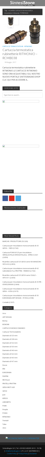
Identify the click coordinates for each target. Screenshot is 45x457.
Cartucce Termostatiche (12, 46)
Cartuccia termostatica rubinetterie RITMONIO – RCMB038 (20, 54)
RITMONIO (28, 46)
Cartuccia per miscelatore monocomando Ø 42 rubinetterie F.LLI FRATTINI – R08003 (20, 269)
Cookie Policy (12, 454)
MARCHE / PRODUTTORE (11, 241)
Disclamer (33, 454)
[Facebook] (5, 198)
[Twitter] (18, 198)
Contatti (5, 302)
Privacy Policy (23, 454)
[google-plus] (25, 198)
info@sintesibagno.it (12, 451)
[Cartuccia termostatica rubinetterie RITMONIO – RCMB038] (22, 30)
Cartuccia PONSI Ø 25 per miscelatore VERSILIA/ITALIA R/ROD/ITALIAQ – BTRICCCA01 (20, 253)
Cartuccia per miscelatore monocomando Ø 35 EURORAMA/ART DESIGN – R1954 (20, 296)
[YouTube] (11, 198)
